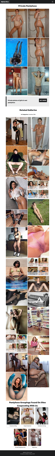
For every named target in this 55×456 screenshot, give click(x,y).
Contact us (22, 454)
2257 (34, 454)
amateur (30, 114)
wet (35, 114)
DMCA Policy (29, 454)
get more (43, 100)
